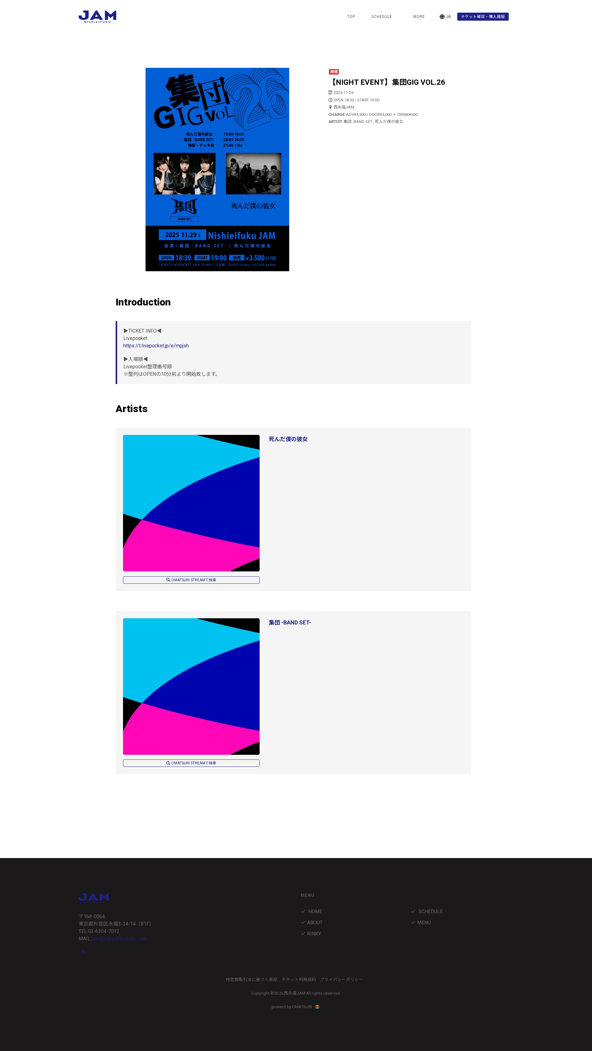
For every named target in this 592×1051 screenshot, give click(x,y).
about (315, 923)
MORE (419, 16)
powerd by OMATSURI (292, 1006)
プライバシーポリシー (341, 979)
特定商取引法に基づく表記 (252, 979)
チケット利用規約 (299, 979)
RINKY (314, 934)
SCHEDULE (382, 16)
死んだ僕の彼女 (288, 439)
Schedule (430, 911)
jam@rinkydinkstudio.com (119, 939)
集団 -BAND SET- (290, 622)
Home (314, 911)
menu (424, 923)
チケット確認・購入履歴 (483, 16)
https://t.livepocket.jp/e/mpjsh (156, 346)
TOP (351, 16)
